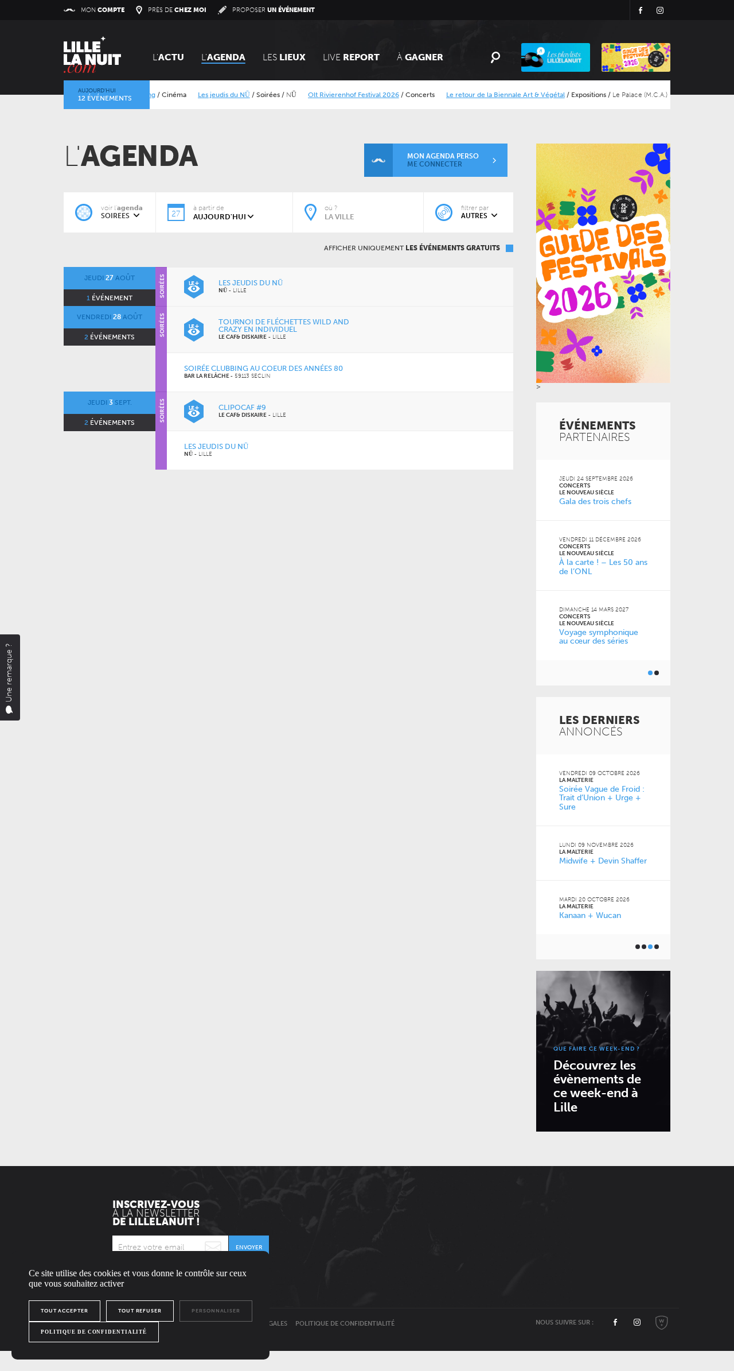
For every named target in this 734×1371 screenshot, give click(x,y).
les (284, 57)
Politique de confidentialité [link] (94, 1332)
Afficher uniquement (412, 248)
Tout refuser (140, 1311)
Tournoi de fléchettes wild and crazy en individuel (283, 325)
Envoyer (249, 1247)
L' (168, 57)
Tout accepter (64, 1311)
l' (223, 57)
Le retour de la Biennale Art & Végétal (489, 95)
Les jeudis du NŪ (207, 95)
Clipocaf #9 (242, 407)
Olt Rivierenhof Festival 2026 (336, 95)
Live (351, 57)
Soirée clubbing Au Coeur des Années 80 (263, 368)
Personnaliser (216, 1311)
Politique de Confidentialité (345, 1323)
